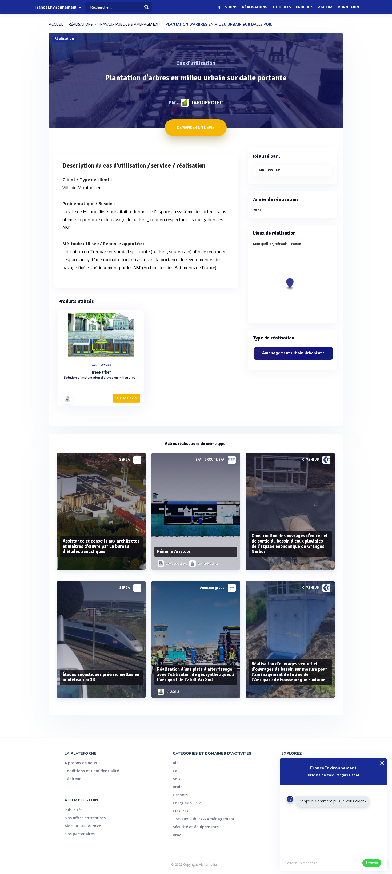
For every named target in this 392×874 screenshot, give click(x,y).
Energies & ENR (187, 802)
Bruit (177, 786)
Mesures (180, 810)
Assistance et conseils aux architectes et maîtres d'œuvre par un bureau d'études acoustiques (101, 546)
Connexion (348, 7)
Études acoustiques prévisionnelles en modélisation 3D (101, 677)
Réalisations (254, 7)
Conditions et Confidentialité (92, 770)
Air (175, 762)
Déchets (180, 794)
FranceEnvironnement (55, 7)
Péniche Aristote (173, 551)
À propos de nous (81, 762)
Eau (176, 770)
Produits (304, 7)
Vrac (177, 834)
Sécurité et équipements (196, 826)
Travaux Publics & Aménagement (204, 818)
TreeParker (101, 372)
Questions (227, 7)
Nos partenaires (80, 833)
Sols (176, 778)
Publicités (73, 809)
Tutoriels (282, 7)
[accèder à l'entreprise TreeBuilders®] (67, 399)
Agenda (325, 7)
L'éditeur (73, 778)
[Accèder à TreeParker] (101, 335)
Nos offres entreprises (85, 817)
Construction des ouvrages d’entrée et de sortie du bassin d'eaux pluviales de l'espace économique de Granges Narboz (289, 543)
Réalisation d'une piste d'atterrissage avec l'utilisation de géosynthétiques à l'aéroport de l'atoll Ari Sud (195, 674)
